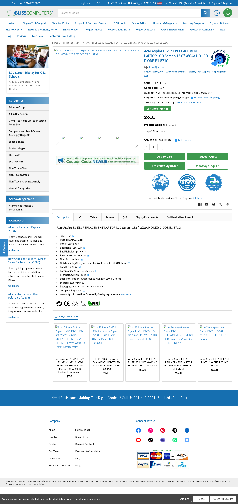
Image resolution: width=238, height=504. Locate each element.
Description (63, 217)
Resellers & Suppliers (165, 23)
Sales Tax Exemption (172, 29)
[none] (97, 92)
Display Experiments (147, 217)
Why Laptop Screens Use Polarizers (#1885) (23, 296)
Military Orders (71, 29)
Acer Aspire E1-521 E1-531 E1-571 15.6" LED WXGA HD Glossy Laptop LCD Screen (142, 362)
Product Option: (160, 125)
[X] (220, 204)
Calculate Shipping (158, 108)
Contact (53, 444)
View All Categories (19, 188)
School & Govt (139, 23)
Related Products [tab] (66, 317)
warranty (126, 294)
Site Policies (12, 29)
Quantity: (168, 140)
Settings (184, 498)
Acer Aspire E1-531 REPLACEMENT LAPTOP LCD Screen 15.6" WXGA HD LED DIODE (178, 363)
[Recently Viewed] (217, 12)
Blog (8, 36)
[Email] (207, 204)
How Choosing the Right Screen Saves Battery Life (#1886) (27, 260)
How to (10, 23)
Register (227, 3)
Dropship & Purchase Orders (90, 23)
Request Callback (145, 29)
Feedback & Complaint (201, 29)
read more (13, 250)
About (52, 429)
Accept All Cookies (223, 498)
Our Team (54, 451)
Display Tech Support (34, 23)
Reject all (201, 498)
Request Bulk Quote (119, 29)
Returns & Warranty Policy (42, 29)
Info (80, 217)
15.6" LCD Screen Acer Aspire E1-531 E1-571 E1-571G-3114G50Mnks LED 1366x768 (106, 363)
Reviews (21, 36)
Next (137, 145)
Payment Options (219, 23)
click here (196, 198)
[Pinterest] (227, 204)
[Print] (213, 204)
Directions (54, 458)
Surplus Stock (82, 429)
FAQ (222, 29)
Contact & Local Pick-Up (62, 36)
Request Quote (93, 29)
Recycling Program (193, 23)
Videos (93, 217)
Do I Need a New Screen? (179, 217)
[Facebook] (200, 204)
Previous (57, 145)
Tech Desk (37, 36)
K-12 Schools (119, 23)
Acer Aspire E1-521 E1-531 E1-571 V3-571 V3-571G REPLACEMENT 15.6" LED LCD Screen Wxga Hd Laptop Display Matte (70, 365)
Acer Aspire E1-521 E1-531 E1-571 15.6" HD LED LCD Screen (214, 362)
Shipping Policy (60, 23)
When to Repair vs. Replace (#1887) (24, 229)
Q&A (125, 217)
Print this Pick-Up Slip (188, 102)
